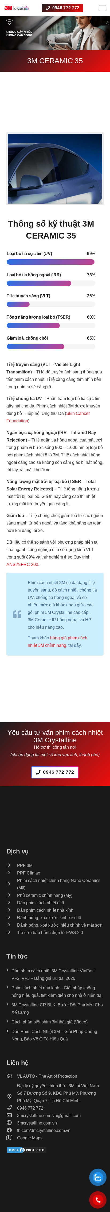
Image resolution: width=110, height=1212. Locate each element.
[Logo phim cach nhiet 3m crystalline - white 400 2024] (16, 8)
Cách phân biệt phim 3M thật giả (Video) (49, 1022)
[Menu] (102, 8)
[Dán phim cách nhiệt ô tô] (11, 903)
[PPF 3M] (11, 865)
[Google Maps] (11, 1138)
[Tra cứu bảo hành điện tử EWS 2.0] (11, 932)
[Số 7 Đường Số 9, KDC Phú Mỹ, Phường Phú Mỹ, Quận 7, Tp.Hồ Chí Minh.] (11, 1097)
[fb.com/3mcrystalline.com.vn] (11, 1130)
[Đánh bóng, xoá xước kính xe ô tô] (11, 918)
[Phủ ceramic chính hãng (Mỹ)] (11, 895)
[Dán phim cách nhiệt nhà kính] (11, 910)
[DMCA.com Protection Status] (26, 1152)
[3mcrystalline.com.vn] (11, 1123)
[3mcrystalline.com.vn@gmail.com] (11, 1115)
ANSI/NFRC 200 (22, 564)
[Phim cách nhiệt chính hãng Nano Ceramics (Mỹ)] (11, 884)
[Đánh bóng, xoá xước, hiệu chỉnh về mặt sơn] (11, 925)
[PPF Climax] (11, 873)
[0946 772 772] (11, 1108)
